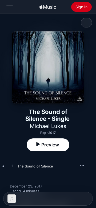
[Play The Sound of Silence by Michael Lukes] (12, 166)
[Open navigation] (9, 7)
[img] (47, 7)
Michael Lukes (48, 126)
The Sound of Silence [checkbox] (35, 166)
